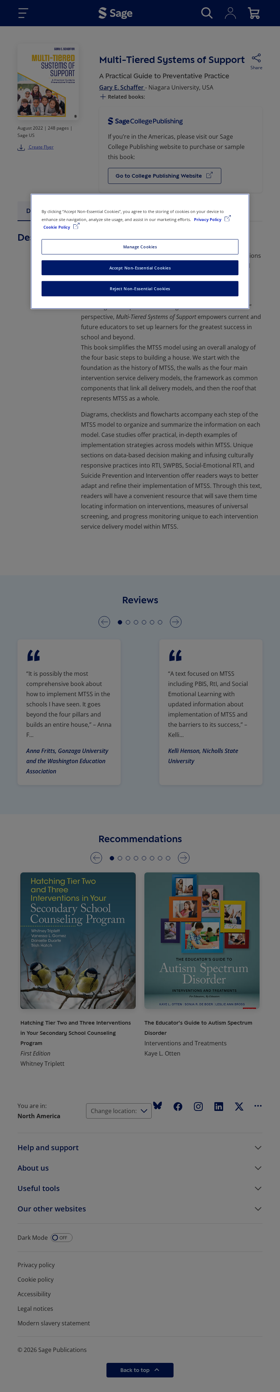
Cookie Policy (57, 226)
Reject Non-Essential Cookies (140, 288)
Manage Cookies (140, 246)
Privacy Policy (208, 219)
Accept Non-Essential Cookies (140, 267)
